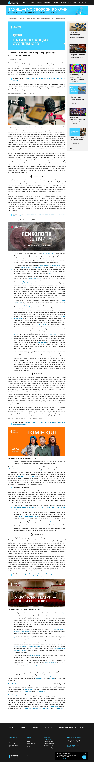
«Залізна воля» (34, 280)
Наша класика (41, 666)
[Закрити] (86, 753)
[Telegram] (74, 741)
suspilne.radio (39, 678)
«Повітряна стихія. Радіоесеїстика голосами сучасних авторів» (35, 638)
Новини (32, 2)
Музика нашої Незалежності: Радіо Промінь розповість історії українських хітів (78, 56)
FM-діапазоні (54, 706)
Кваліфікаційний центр (59, 2)
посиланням (45, 676)
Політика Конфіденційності (63, 758)
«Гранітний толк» (46, 526)
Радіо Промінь (12, 684)
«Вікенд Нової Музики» (42, 507)
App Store (46, 708)
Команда (39, 2)
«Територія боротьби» (29, 282)
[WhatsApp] (77, 741)
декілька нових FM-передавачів (50, 265)
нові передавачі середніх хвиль (31, 267)
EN (82, 2)
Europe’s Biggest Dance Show (28, 516)
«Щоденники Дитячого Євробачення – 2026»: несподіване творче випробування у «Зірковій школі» (77, 77)
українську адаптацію (45, 522)
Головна (10, 18)
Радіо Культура (13, 694)
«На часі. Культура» (25, 306)
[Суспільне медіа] (78, 27)
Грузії (54, 334)
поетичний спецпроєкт (21, 667)
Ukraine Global (41, 324)
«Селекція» (17, 507)
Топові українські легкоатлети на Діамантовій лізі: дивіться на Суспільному (78, 119)
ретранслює (42, 342)
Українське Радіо (48, 253)
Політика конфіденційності (24, 755)
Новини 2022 (18, 18)
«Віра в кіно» (55, 507)
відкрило (60, 329)
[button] (80, 2)
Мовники (16, 334)
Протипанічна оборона (50, 664)
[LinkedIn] (80, 741)
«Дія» (50, 273)
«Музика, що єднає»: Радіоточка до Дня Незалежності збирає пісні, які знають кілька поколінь (77, 35)
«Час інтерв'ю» (35, 655)
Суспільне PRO (72, 2)
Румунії (49, 334)
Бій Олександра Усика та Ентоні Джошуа (52, 470)
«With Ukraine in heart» (29, 283)
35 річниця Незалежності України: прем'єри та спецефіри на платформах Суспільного (77, 98)
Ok (84, 757)
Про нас (25, 2)
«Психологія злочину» (36, 278)
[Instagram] (71, 741)
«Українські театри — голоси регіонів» (27, 646)
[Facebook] (68, 741)
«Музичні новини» (28, 507)
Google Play (37, 708)
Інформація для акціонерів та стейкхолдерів (72, 727)
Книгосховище (23, 664)
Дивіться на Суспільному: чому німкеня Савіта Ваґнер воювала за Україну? (77, 139)
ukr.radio (52, 678)
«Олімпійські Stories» (15, 468)
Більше (72, 148)
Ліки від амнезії (50, 662)
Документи (47, 2)
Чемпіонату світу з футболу (27, 476)
